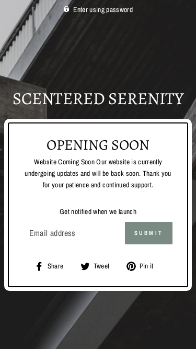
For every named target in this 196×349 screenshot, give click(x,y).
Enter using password (103, 9)
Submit (149, 233)
